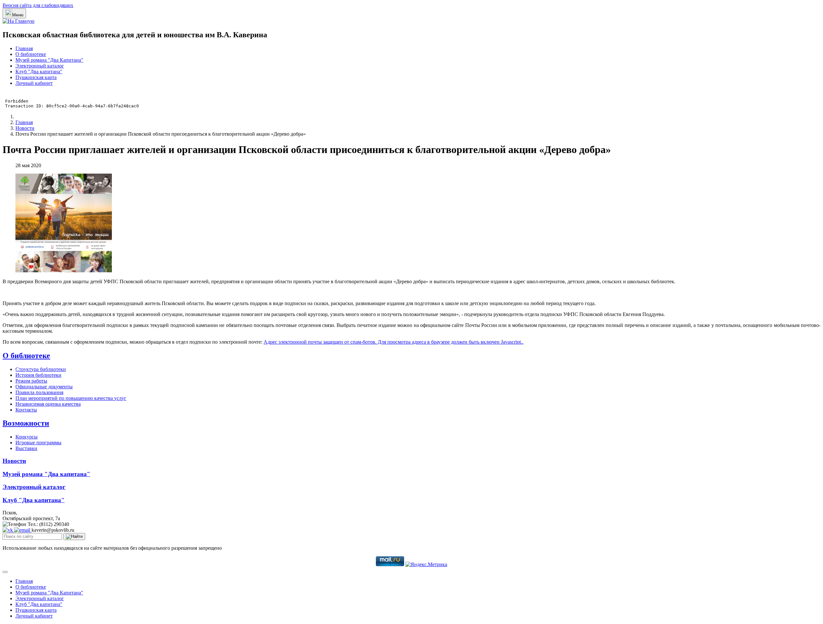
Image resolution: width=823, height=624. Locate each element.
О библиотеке (30, 54)
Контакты (26, 409)
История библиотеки (38, 375)
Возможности (26, 423)
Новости (14, 460)
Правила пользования (39, 392)
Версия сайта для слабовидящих (38, 5)
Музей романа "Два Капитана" (49, 60)
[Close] (5, 572)
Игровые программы (38, 442)
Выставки (26, 448)
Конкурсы (26, 436)
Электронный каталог (39, 65)
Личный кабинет (34, 83)
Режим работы (31, 381)
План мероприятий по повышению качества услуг (70, 398)
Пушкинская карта (36, 77)
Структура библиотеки (40, 369)
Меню (17, 15)
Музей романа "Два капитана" (46, 474)
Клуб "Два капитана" (38, 71)
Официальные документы (44, 386)
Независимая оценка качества (48, 404)
